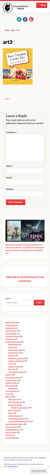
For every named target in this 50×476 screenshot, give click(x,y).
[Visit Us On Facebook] (25, 19)
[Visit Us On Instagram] (31, 19)
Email (9, 177)
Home (7, 30)
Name (9, 166)
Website (10, 189)
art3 (13, 30)
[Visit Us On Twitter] (19, 19)
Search (8, 298)
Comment (11, 132)
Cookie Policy (13, 466)
